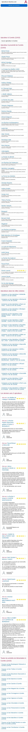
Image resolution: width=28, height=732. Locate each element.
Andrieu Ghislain (6, 82)
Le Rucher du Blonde (7, 156)
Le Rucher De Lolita (7, 99)
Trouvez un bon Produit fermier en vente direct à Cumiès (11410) (13, 723)
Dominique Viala (6, 139)
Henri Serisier (11, 557)
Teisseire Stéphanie (7, 105)
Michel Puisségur (6, 62)
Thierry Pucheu (5, 199)
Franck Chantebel (6, 240)
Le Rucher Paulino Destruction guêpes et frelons (8, 422)
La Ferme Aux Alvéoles (8, 176)
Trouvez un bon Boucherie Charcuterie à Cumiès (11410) (13, 674)
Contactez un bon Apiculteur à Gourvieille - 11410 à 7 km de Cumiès (13, 374)
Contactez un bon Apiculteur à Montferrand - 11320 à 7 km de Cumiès (13, 359)
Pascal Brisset (11, 443)
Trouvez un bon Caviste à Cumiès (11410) (11, 684)
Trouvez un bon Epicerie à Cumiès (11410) (11, 679)
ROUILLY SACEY (7, 559)
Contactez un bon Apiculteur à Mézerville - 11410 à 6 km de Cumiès (13, 354)
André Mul (4, 128)
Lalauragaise (5, 151)
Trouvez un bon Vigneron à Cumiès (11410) (11, 698)
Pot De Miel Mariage (7, 283)
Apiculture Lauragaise (7, 168)
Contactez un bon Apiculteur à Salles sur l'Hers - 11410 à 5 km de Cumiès (13, 335)
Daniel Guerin (11, 579)
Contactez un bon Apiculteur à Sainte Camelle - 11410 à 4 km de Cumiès (12, 320)
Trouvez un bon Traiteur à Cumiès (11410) (11, 669)
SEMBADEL (12, 399)
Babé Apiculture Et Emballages (10, 235)
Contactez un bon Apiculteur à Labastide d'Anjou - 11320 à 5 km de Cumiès (13, 330)
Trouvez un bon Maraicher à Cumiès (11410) (12, 713)
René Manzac (5, 145)
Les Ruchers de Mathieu (8, 229)
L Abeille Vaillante (6, 94)
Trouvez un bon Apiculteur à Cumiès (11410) (12, 718)
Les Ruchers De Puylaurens (9, 162)
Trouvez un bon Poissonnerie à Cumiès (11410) (13, 708)
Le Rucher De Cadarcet (8, 258)
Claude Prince (5, 56)
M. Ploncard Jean (6, 88)
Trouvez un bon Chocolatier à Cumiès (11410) (12, 703)
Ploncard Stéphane (7, 75)
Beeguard (4, 211)
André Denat (5, 252)
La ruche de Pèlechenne (8, 246)
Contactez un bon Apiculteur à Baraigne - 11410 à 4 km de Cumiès (13, 309)
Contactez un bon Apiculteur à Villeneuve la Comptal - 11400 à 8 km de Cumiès (13, 388)
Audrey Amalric (5, 188)
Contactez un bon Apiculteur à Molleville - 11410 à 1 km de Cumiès (13, 295)
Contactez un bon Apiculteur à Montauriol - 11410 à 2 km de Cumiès (13, 299)
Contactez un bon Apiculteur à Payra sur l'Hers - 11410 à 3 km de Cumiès (13, 304)
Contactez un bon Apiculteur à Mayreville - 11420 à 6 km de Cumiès (13, 344)
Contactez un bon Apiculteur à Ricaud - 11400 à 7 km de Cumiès (13, 364)
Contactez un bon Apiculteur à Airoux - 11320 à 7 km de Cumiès (12, 369)
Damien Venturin (6, 205)
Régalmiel (4, 223)
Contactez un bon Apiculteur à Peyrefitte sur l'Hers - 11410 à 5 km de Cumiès (13, 325)
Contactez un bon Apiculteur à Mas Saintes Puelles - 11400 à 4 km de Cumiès (11, 315)
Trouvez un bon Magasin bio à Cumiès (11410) (12, 689)
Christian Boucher (6, 182)
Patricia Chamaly (6, 111)
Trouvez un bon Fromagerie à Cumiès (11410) (12, 694)
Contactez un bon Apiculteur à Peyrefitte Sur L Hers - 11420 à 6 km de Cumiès (13, 340)
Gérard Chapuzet (6, 116)
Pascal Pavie (5, 263)
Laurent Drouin (5, 276)
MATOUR (6, 581)
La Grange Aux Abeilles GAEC (10, 69)
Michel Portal (5, 50)
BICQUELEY (6, 426)
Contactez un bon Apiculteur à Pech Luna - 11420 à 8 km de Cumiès (13, 383)
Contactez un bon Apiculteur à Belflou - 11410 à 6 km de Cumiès (13, 349)
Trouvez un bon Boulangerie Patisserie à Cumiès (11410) (13, 664)
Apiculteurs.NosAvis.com (9, 2)
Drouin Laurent (5, 270)
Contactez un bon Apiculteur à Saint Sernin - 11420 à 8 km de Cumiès (12, 378)
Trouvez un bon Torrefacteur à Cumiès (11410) (12, 728)
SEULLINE (6, 445)
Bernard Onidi (5, 218)
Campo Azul (5, 194)
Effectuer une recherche (14, 5)
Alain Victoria (5, 134)
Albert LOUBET (11, 618)
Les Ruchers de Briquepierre (10, 122)
